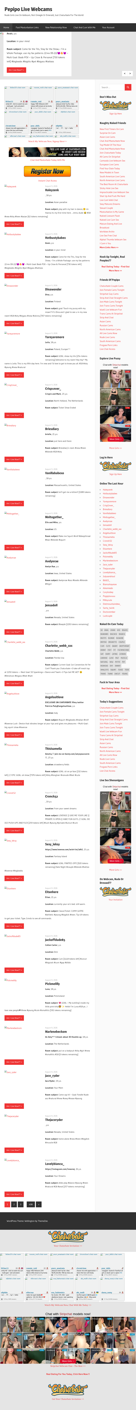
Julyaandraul (109, 576)
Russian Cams (106, 325)
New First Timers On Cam (112, 129)
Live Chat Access (107, 349)
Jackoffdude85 (55, 940)
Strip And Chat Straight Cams (114, 297)
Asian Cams (105, 321)
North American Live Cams (112, 180)
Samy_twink (108, 607)
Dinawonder (53, 289)
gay (102, 654)
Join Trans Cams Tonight (111, 305)
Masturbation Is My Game (112, 211)
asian (112, 630)
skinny (117, 666)
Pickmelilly (52, 984)
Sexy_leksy (52, 844)
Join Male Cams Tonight (111, 301)
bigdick (122, 634)
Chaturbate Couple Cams (111, 285)
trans (103, 674)
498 (31, 1204)
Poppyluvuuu (109, 596)
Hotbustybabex (55, 238)
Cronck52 (51, 796)
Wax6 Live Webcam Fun (111, 309)
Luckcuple (107, 615)
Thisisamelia (53, 749)
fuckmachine (123, 650)
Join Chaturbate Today (110, 152)
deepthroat (124, 646)
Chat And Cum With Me (84, 27)
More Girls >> (115, 448)
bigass (125, 630)
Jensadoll (51, 605)
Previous (124, 73)
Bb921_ (106, 580)
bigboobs (104, 634)
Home (6, 27)
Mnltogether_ (54, 517)
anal (106, 630)
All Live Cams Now (108, 333)
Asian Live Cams (107, 136)
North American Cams (110, 329)
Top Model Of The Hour (110, 144)
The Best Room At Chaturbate (114, 184)
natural (104, 662)
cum (102, 646)
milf (117, 658)
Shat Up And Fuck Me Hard (112, 196)
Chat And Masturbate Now (112, 140)
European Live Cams (109, 164)
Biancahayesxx (110, 584)
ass (118, 630)
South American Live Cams (112, 176)
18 (101, 630)
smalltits (105, 670)
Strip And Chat (107, 317)
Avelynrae (51, 561)
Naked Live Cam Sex (109, 219)
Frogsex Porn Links (108, 345)
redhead (104, 666)
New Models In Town (109, 172)
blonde (111, 638)
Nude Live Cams (107, 337)
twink (110, 674)
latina (114, 654)
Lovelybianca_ (54, 1164)
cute (108, 646)
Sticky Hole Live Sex (109, 188)
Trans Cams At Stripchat (111, 313)
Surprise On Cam (108, 132)
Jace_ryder (52, 1076)
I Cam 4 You (105, 243)
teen (127, 670)
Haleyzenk (52, 190)
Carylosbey (108, 592)
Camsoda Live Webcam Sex (112, 160)
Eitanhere (51, 892)
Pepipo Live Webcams (28, 9)
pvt (123, 662)
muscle (124, 658)
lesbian (122, 654)
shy (111, 666)
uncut (117, 674)
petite (117, 662)
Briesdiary (52, 429)
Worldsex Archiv (107, 231)
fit (114, 650)
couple (122, 642)
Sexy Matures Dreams (110, 204)
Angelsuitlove (54, 697)
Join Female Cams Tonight (112, 289)
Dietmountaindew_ (112, 603)
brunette (113, 642)
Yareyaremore (54, 337)
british (104, 642)
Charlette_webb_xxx (58, 646)
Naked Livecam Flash (110, 215)
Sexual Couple (106, 208)
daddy (114, 646)
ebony (103, 650)
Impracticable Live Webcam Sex (114, 192)
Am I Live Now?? (16, 70)
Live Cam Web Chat (109, 200)
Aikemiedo (108, 588)
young (125, 674)
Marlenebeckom (56, 1032)
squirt (113, 670)
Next (130, 73)
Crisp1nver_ (53, 389)
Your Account (108, 27)
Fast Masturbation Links (27, 27)
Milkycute (107, 600)
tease (120, 670)
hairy (107, 654)
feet (109, 650)
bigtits (103, 638)
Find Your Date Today (110, 168)
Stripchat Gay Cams (109, 293)
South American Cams (110, 341)
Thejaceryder (54, 1120)
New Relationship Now (56, 27)
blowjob (119, 638)
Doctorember (109, 611)
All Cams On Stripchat (110, 156)
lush (111, 658)
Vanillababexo (54, 473)
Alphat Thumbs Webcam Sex (113, 239)
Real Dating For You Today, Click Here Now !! (68, 1374)
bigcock (113, 634)
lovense (104, 658)
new (111, 662)
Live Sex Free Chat (108, 235)
